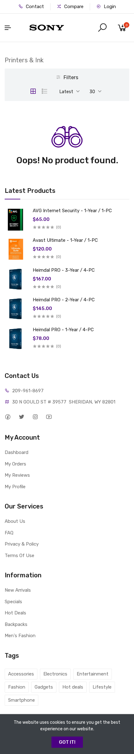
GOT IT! (67, 742)
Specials (13, 601)
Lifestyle (102, 687)
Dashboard (16, 452)
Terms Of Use (19, 555)
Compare (73, 6)
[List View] (44, 91)
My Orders (15, 464)
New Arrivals (18, 590)
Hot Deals (15, 613)
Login (109, 6)
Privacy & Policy (22, 544)
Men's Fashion (20, 635)
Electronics (55, 674)
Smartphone (21, 700)
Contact (34, 6)
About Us (15, 521)
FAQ (9, 533)
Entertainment (92, 674)
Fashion (16, 687)
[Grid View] (33, 91)
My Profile (15, 486)
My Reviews (17, 475)
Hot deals (72, 687)
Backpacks (16, 624)
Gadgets (44, 687)
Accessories (21, 674)
